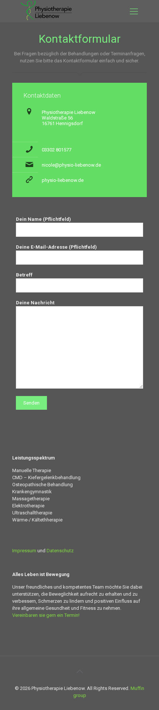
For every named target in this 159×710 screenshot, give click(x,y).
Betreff (24, 275)
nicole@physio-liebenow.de (71, 165)
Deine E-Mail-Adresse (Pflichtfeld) (56, 247)
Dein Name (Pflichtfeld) (43, 219)
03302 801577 (56, 150)
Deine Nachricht (35, 302)
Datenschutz (60, 550)
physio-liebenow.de (63, 180)
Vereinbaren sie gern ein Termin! (46, 615)
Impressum (24, 550)
